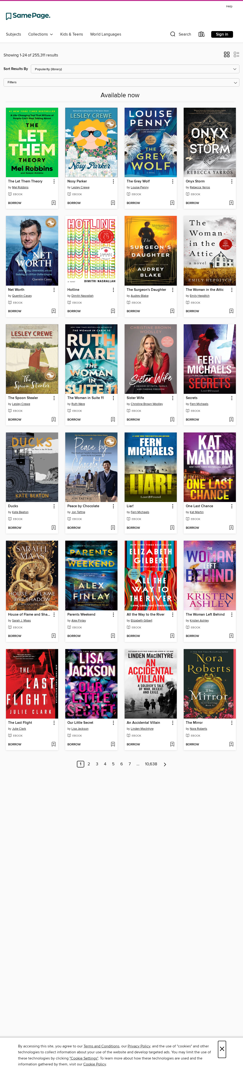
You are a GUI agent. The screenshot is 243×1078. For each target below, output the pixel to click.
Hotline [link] (73, 290)
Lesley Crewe (80, 187)
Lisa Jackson (80, 729)
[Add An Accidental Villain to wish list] (172, 745)
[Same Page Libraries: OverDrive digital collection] (28, 16)
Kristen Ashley (199, 621)
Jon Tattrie (78, 512)
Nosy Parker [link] (77, 181)
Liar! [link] (130, 506)
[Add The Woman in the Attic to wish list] (231, 311)
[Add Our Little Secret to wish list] (113, 745)
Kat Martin (197, 512)
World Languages (105, 34)
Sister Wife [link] (135, 398)
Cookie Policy (94, 1064)
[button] (180, 35)
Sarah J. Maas (21, 621)
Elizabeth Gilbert (141, 621)
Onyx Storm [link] (195, 181)
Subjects (13, 34)
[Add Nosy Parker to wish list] (113, 203)
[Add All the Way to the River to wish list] (172, 636)
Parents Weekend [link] (81, 615)
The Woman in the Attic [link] (205, 290)
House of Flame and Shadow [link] (29, 615)
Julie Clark (19, 729)
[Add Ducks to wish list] (53, 528)
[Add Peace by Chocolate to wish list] (113, 528)
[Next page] (165, 764)
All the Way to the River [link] (145, 615)
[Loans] (202, 35)
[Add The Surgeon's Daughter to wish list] (172, 311)
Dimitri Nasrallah (82, 296)
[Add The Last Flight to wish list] (53, 745)
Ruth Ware (78, 404)
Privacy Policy (139, 1046)
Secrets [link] (191, 398)
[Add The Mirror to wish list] (231, 745)
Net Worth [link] (16, 290)
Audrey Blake (140, 296)
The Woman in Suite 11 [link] (85, 398)
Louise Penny (140, 187)
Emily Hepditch (200, 296)
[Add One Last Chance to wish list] (231, 528)
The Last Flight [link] (20, 723)
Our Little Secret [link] (80, 723)
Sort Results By (16, 69)
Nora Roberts (198, 729)
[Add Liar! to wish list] (172, 528)
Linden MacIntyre (142, 729)
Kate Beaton (20, 512)
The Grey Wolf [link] (138, 181)
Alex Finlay (78, 621)
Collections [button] (39, 34)
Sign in (222, 34)
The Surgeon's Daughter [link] (146, 290)
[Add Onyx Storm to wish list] (231, 203)
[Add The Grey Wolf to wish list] (172, 203)
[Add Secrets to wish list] (231, 420)
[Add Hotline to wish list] (113, 311)
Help (229, 6)
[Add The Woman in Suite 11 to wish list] (113, 420)
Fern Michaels (199, 404)
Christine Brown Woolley (147, 404)
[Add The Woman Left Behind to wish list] (231, 636)
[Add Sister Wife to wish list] (172, 420)
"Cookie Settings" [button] (84, 1058)
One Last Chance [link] (199, 506)
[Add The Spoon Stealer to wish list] (53, 420)
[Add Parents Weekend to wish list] (113, 636)
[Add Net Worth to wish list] (53, 311)
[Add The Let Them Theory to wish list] (53, 203)
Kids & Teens (71, 34)
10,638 (151, 764)
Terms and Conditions (101, 1046)
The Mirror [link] (194, 723)
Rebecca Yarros (200, 187)
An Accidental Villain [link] (143, 723)
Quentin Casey (22, 296)
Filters (12, 82)
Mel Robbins (20, 187)
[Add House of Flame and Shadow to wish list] (53, 636)
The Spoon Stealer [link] (23, 398)
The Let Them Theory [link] (25, 181)
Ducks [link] (13, 506)
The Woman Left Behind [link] (205, 615)
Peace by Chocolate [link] (83, 506)
